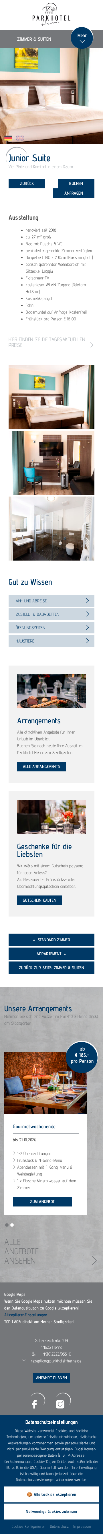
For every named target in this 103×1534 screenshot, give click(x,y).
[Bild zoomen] (51, 397)
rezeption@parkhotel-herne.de (56, 1360)
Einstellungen (36, 1314)
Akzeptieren (14, 1314)
